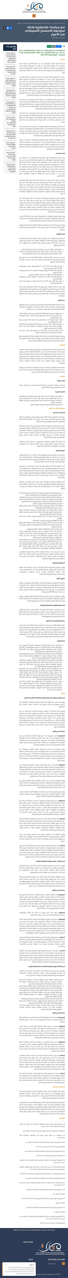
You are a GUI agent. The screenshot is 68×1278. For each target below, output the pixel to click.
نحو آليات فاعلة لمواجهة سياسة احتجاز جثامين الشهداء (10, 145)
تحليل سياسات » (56, 23)
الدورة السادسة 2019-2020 (48, 1223)
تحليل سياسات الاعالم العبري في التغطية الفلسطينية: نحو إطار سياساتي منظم (10, 122)
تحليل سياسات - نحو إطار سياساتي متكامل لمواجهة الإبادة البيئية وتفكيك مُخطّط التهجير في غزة (10, 57)
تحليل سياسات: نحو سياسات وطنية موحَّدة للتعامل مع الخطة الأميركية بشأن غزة (10, 70)
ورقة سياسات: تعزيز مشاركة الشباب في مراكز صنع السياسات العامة (10, 156)
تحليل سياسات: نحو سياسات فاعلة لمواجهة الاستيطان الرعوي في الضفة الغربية (10, 82)
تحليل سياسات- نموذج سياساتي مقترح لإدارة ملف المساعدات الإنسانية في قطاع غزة (10, 134)
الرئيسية (63, 23)
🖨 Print (50, 46)
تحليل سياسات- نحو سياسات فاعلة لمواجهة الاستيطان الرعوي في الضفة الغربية (10, 93)
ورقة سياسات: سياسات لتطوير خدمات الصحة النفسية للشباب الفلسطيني (10, 168)
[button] (34, 15)
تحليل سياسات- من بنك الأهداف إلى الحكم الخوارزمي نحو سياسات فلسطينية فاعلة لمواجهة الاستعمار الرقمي (10, 107)
